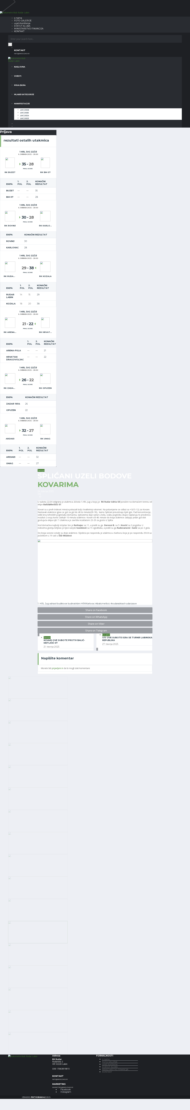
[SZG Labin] (38, 731)
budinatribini (74, 603)
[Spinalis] (38, 976)
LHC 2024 (24, 116)
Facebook (65, 1089)
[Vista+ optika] (38, 687)
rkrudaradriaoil (118, 603)
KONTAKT (19, 31)
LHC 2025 (24, 113)
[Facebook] (15, 123)
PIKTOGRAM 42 (38, 1097)
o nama (18, 18)
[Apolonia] (38, 776)
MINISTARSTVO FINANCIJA (28, 28)
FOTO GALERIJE (23, 20)
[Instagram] (15, 126)
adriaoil (53, 603)
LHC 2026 (24, 110)
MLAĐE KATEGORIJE (24, 94)
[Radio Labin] (38, 753)
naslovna (19, 67)
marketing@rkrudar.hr (62, 1087)
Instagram (65, 1092)
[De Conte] (38, 820)
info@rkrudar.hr (21, 54)
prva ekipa (20, 85)
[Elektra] (38, 931)
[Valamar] (38, 709)
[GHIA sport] (38, 998)
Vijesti (17, 76)
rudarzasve (131, 603)
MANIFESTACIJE (22, 104)
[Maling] (38, 887)
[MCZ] (38, 909)
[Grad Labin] (38, 1043)
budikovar (62, 603)
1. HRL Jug (43, 603)
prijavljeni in (57, 668)
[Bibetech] (38, 798)
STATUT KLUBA (22, 26)
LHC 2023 (24, 118)
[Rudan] (38, 842)
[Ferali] (38, 954)
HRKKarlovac (88, 603)
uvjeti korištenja (22, 23)
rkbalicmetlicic (102, 603)
